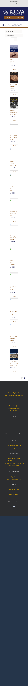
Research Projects (14, 406)
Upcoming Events (14, 489)
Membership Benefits (14, 393)
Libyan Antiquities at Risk (14, 479)
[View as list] (15, 39)
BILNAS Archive (14, 410)
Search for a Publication (14, 458)
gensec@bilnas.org (14, 1)
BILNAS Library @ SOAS (14, 408)
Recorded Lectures (14, 492)
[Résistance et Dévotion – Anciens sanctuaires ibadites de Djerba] (14, 253)
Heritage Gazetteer (14, 476)
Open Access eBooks (14, 465)
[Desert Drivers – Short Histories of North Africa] (14, 51)
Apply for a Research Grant (14, 445)
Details (14, 69)
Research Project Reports (14, 448)
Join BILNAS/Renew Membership (14, 395)
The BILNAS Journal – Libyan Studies (14, 463)
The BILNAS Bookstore (14, 461)
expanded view (18, 434)
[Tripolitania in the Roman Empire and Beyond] (14, 354)
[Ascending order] (20, 31)
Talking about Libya (14, 494)
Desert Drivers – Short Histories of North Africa (13, 62)
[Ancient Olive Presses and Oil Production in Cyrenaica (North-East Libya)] (14, 180)
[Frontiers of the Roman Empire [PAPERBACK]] (14, 204)
